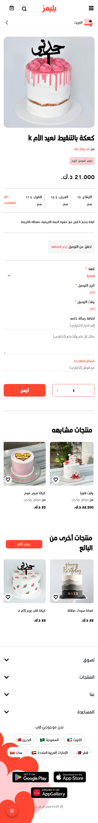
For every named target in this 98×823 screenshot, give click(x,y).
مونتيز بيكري (83, 499)
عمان (19, 752)
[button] (91, 9)
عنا (92, 694)
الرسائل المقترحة (84, 361)
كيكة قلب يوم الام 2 (32, 610)
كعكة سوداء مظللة (80, 610)
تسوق (89, 660)
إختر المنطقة (59, 246)
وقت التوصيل (84, 301)
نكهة (90, 268)
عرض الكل (24, 544)
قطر (85, 752)
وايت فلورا (87, 493)
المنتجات (87, 677)
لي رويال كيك (82, 149)
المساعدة (86, 712)
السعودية (52, 739)
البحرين (26, 739)
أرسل (24, 390)
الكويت (77, 739)
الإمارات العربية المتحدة (52, 752)
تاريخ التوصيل (85, 285)
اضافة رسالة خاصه (82, 318)
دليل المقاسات (9, 199)
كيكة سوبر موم (34, 493)
